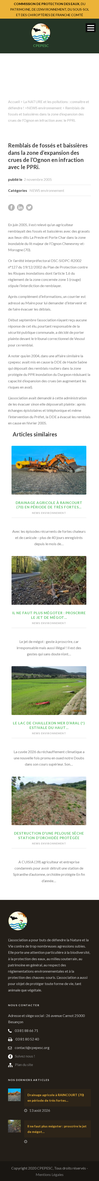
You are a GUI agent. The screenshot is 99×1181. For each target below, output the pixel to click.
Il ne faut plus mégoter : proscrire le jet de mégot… (49, 615)
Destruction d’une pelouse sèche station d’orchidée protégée (49, 835)
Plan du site (24, 1064)
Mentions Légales (50, 1174)
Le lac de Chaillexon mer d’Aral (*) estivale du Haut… (49, 725)
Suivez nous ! (25, 1056)
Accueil (14, 101)
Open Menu (91, 27)
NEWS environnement (44, 108)
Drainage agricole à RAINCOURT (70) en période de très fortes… (49, 505)
